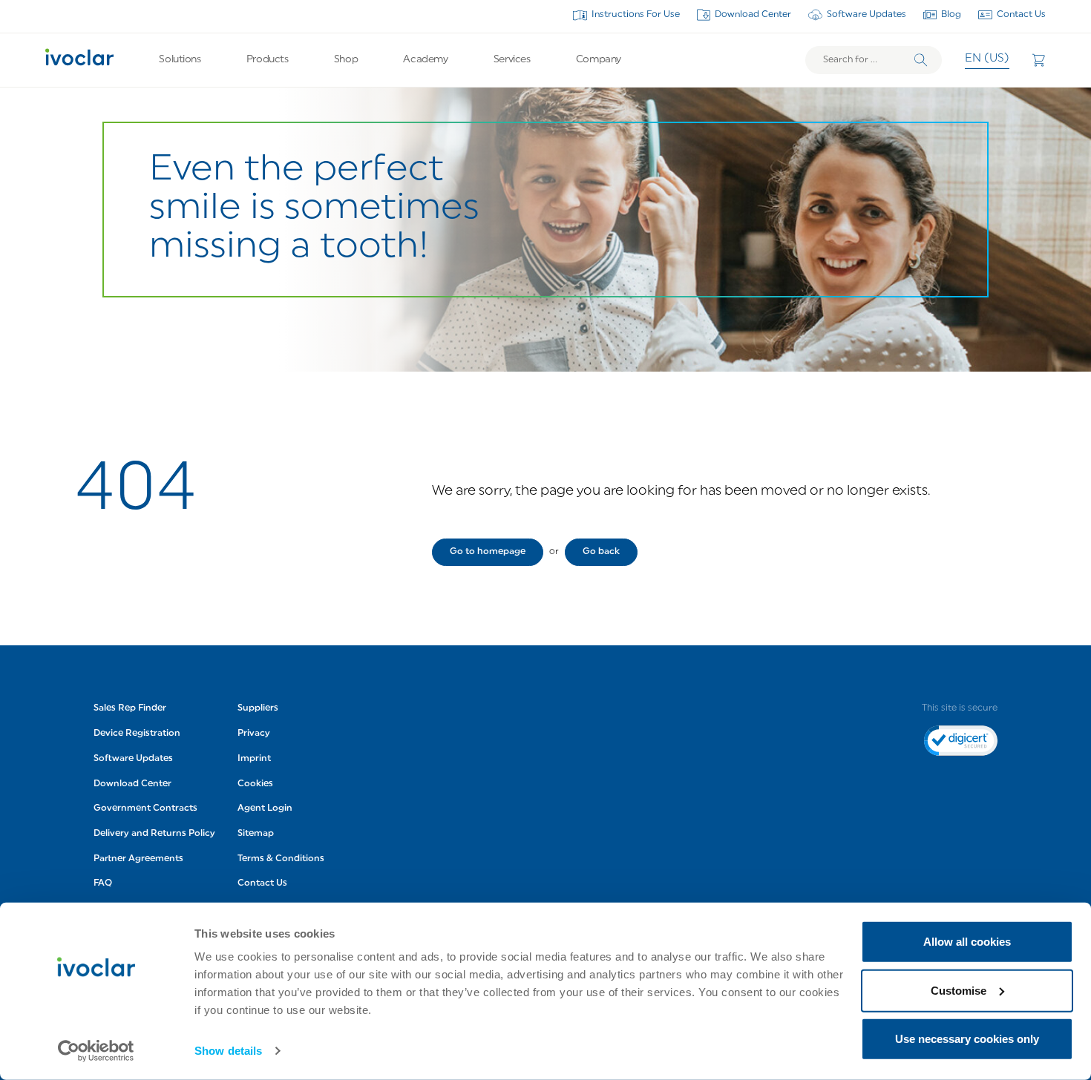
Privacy (253, 733)
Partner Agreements (138, 859)
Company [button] (598, 60)
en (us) (987, 59)
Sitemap (255, 833)
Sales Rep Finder (130, 709)
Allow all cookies (967, 941)
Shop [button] (346, 60)
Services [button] (512, 60)
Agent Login (264, 808)
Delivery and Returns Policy (154, 833)
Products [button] (267, 60)
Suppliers (257, 709)
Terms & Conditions (280, 859)
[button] (487, 552)
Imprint (254, 758)
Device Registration (137, 733)
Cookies (255, 784)
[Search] (921, 60)
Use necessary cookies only (967, 1039)
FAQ (103, 884)
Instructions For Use (636, 14)
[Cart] (1038, 60)
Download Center (753, 14)
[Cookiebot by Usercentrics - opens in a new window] (96, 1051)
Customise (958, 990)
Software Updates (866, 14)
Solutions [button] (179, 60)
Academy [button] (425, 60)
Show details (228, 1050)
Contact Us (1021, 14)
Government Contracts (145, 808)
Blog (951, 14)
